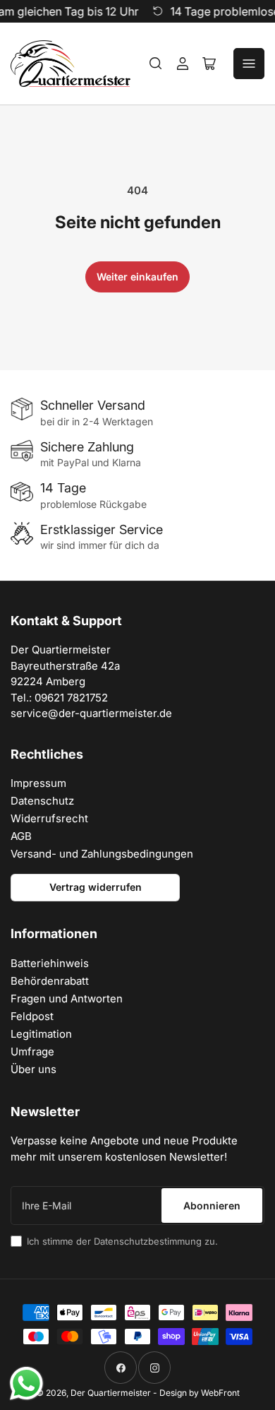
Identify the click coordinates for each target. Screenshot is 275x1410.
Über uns (33, 1069)
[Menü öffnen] (248, 63)
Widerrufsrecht (49, 818)
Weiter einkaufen (137, 277)
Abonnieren (211, 1205)
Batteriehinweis (50, 963)
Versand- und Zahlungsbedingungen (102, 853)
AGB (21, 836)
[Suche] (155, 63)
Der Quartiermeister (111, 1392)
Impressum (38, 783)
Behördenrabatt (50, 981)
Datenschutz (42, 800)
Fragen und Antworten (67, 998)
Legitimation (41, 1034)
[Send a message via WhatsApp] (26, 1383)
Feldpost (32, 1016)
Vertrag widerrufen (95, 887)
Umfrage (32, 1051)
